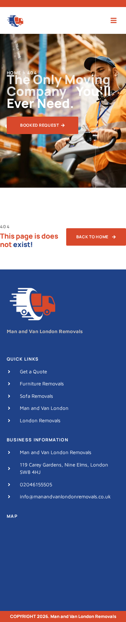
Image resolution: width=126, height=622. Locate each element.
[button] (113, 21)
